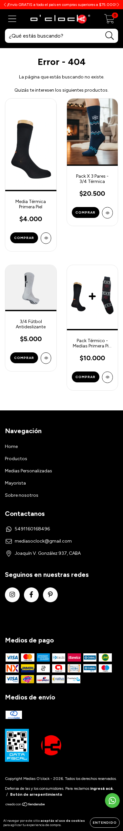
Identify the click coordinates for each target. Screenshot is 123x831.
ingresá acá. (101, 788)
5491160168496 (32, 529)
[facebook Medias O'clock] (31, 594)
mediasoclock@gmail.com (43, 541)
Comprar (24, 238)
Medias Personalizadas (28, 471)
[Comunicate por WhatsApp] (112, 800)
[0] (109, 21)
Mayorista (15, 483)
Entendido (105, 822)
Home (11, 446)
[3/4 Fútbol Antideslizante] (46, 358)
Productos (16, 458)
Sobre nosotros (21, 495)
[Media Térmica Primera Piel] (46, 238)
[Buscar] (109, 36)
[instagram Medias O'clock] (12, 594)
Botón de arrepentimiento (36, 794)
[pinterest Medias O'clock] (50, 594)
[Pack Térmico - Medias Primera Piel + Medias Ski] (107, 377)
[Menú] (12, 19)
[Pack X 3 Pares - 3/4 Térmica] (107, 213)
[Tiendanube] (25, 805)
